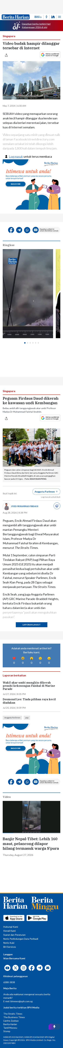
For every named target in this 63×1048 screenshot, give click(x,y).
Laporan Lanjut (32, 624)
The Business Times (14, 1017)
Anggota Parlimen (12, 717)
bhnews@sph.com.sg (21, 1001)
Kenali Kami (9, 930)
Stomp (6, 1031)
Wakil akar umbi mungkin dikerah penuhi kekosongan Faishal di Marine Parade (29, 686)
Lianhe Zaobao (11, 1020)
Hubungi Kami (10, 926)
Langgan (8, 954)
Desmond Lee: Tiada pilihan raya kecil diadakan (29, 701)
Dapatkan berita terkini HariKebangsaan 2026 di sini (36, 25)
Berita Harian (10, 1024)
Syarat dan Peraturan (14, 934)
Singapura (9, 36)
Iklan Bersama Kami (14, 958)
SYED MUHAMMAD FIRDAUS (24, 506)
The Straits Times (12, 1013)
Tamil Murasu (10, 1027)
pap (26, 717)
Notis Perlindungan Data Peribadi (20, 938)
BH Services (9, 946)
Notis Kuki (8, 942)
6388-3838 (9, 982)
